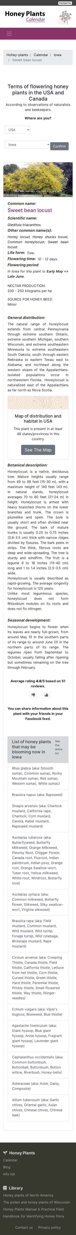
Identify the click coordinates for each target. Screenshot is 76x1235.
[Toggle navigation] (9, 33)
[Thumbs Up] (46, 695)
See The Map (38, 449)
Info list (9, 1174)
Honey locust (19, 237)
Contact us (24, 1227)
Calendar (10, 1160)
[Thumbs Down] (33, 695)
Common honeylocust (26, 242)
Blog (6, 1167)
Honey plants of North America (28, 1195)
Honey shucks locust (50, 237)
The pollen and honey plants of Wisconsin (36, 1202)
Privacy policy (49, 1227)
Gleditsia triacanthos (24, 225)
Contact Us (65, 3)
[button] (8, 179)
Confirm (59, 146)
